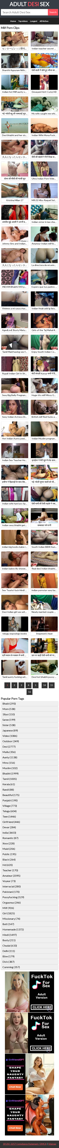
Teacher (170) (10, 870)
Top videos (23, 21)
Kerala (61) (8, 784)
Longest (33, 21)
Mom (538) (8, 708)
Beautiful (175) (10, 794)
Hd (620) (7, 864)
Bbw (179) (8, 956)
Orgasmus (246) (11, 902)
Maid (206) (8, 848)
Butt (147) (8, 924)
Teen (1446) (9, 816)
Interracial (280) (11, 886)
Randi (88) (8, 789)
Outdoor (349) (10, 741)
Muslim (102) (10, 768)
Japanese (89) (10, 730)
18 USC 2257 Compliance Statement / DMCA (25, 1144)
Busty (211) (9, 940)
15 (51, 685)
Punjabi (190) (10, 800)
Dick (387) (8, 961)
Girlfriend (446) (11, 821)
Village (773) (9, 805)
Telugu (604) (9, 811)
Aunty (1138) (9, 757)
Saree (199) (8, 719)
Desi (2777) (9, 746)
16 (29, 691)
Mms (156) (8, 762)
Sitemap (52, 1144)
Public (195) (9, 854)
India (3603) (9, 832)
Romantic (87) (10, 837)
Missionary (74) (11, 918)
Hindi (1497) (9, 934)
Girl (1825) (8, 913)
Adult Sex (29, 4)
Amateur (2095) (11, 875)
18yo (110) (8, 714)
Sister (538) (8, 725)
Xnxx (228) (8, 843)
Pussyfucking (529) (13, 897)
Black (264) (9, 859)
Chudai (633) (9, 945)
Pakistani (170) (11, 891)
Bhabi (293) (9, 703)
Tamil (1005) (9, 778)
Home (13, 21)
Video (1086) (9, 735)
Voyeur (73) (9, 881)
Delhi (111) (8, 950)
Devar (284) (9, 827)
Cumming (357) (11, 967)
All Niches (44, 21)
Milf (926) (8, 907)
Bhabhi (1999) (10, 773)
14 (44, 685)
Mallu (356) (9, 751)
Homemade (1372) (13, 929)
